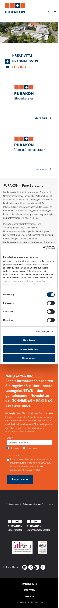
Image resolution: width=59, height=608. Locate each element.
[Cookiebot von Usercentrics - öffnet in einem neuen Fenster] (43, 247)
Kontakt (29, 596)
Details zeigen (43, 331)
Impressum (30, 590)
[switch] (51, 303)
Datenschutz (29, 584)
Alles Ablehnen (29, 358)
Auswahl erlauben (29, 349)
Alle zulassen (29, 340)
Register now (20, 479)
